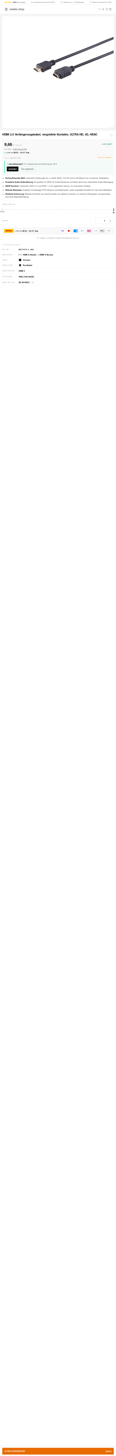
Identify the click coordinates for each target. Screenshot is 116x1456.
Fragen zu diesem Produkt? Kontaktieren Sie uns (59, 238)
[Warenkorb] (110, 9)
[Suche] (99, 9)
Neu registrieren (27, 169)
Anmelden (12, 169)
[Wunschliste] (107, 9)
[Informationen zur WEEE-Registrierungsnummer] (32, 282)
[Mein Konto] (103, 9)
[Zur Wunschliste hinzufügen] (111, 135)
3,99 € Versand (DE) (20, 149)
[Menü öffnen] (6, 9)
